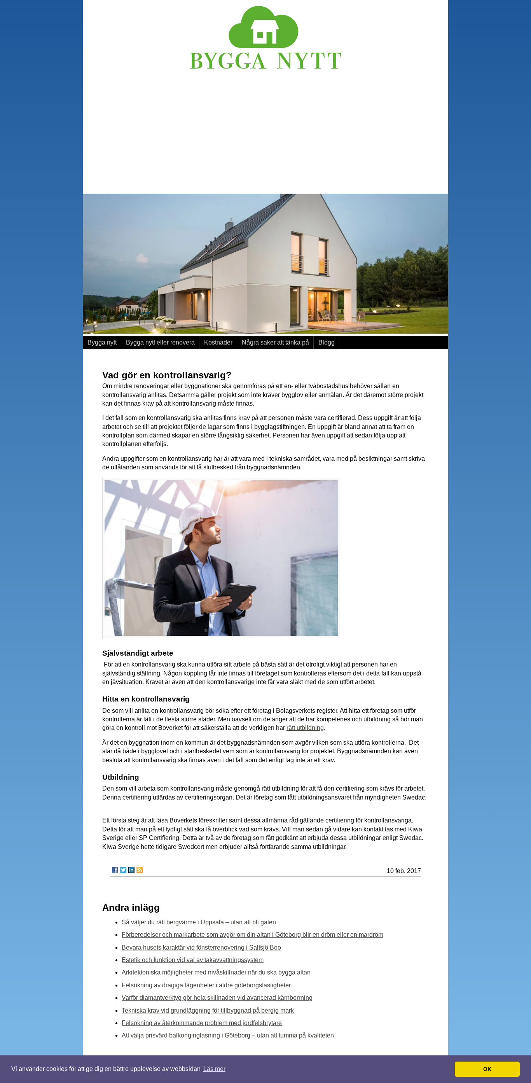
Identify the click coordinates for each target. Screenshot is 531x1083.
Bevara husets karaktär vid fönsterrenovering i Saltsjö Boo (201, 947)
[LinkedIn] (131, 870)
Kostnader (218, 342)
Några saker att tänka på (275, 342)
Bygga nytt (102, 342)
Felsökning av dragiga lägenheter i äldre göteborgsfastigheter (206, 985)
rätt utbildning (305, 727)
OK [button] (487, 1069)
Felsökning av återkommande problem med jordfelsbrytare (202, 1023)
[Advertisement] (265, 133)
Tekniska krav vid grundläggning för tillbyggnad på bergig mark (208, 1010)
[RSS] (139, 870)
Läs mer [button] (214, 1069)
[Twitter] (123, 870)
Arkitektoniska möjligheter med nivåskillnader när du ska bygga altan (216, 972)
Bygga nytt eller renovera (160, 342)
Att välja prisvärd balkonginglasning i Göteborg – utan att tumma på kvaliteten (228, 1035)
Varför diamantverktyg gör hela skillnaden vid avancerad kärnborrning (217, 997)
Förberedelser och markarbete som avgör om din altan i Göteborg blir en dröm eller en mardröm (252, 934)
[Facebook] (115, 870)
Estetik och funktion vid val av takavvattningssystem (193, 960)
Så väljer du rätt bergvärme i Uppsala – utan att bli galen (199, 922)
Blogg (326, 342)
